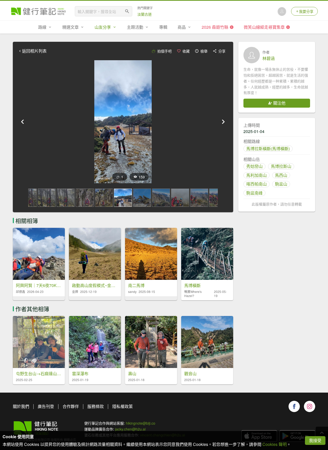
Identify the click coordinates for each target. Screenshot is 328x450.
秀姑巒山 (254, 166)
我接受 (315, 440)
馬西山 (281, 175)
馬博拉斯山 (281, 166)
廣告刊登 (46, 406)
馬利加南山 (256, 175)
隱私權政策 (122, 406)
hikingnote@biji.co (140, 423)
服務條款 (95, 406)
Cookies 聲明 (274, 444)
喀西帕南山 (256, 184)
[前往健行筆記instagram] (309, 406)
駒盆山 (281, 184)
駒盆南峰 (254, 193)
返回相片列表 (34, 51)
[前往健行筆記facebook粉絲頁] (294, 406)
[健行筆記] (38, 11)
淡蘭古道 (144, 14)
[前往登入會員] (282, 11)
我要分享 (306, 11)
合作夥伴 (71, 406)
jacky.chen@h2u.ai (130, 429)
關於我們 (21, 406)
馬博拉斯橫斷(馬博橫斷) (268, 148)
